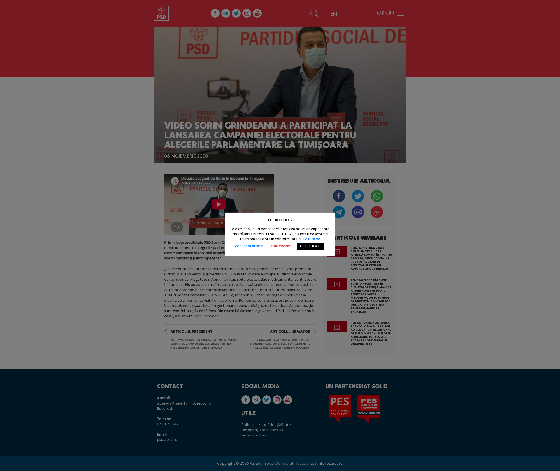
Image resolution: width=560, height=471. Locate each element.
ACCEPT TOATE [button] (310, 246)
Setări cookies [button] (280, 246)
